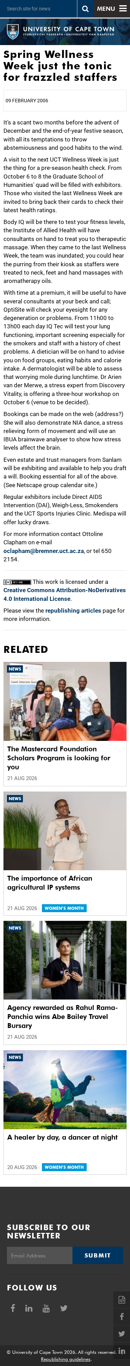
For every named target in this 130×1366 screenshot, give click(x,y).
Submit (98, 1255)
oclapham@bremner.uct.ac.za (43, 550)
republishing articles (73, 610)
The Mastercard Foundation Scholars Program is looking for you (58, 758)
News (15, 669)
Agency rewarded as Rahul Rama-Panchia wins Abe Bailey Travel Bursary (62, 1016)
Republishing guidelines (65, 1359)
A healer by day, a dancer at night (62, 1137)
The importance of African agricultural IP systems (49, 882)
